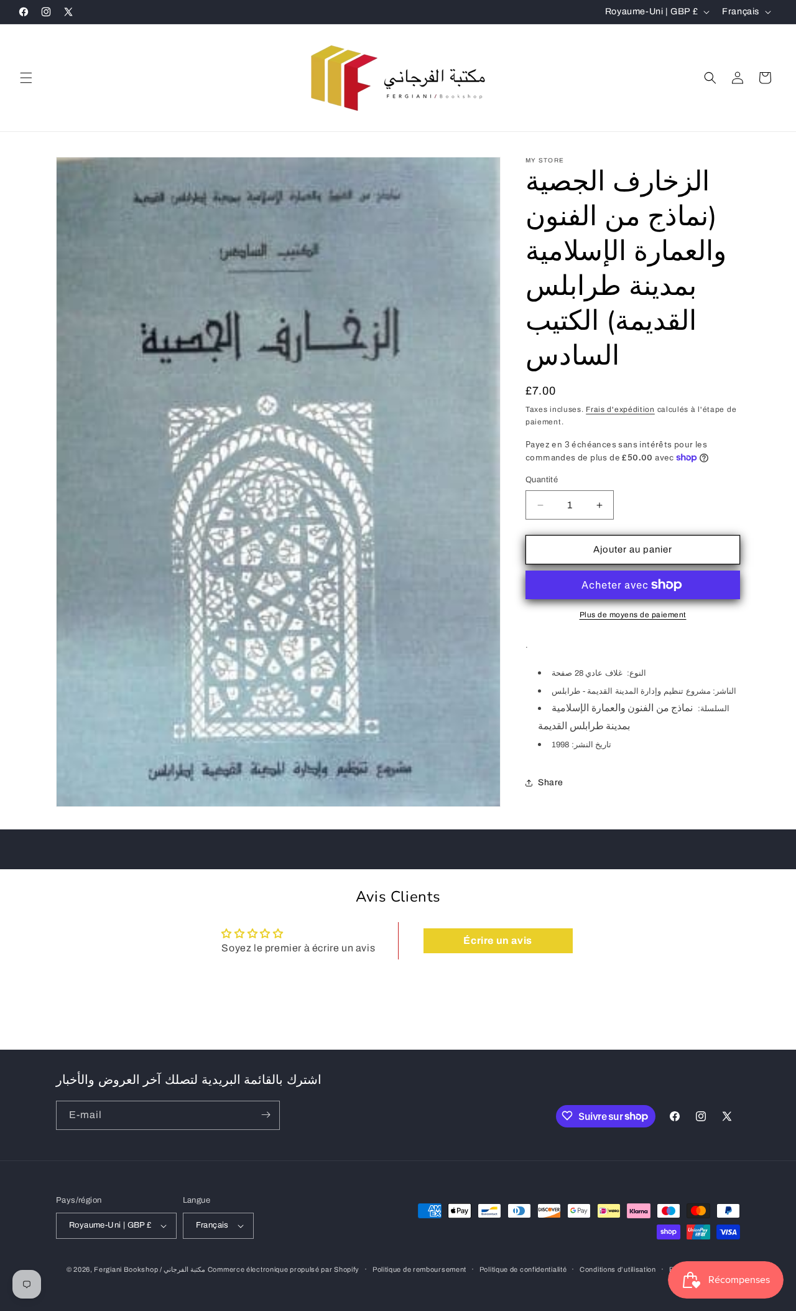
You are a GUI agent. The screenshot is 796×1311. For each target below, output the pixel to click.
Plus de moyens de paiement (633, 614)
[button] (26, 77)
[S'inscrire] (265, 1114)
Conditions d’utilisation (618, 1269)
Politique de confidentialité (523, 1269)
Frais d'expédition (620, 409)
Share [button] (550, 782)
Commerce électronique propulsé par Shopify (283, 1269)
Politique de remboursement (419, 1269)
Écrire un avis (497, 941)
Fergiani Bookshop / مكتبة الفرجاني (149, 1269)
